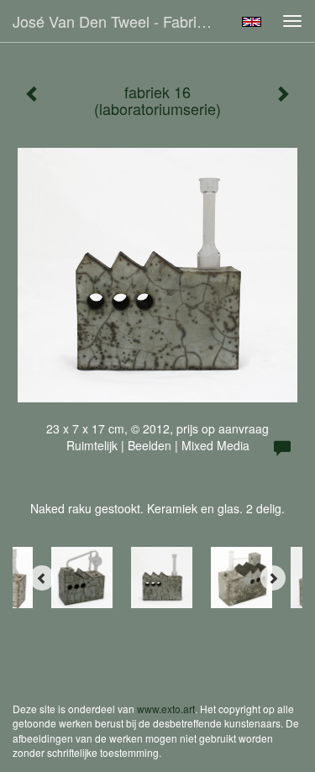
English (251, 22)
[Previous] (42, 578)
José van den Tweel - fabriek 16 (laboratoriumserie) (120, 21)
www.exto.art (166, 708)
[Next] (273, 578)
